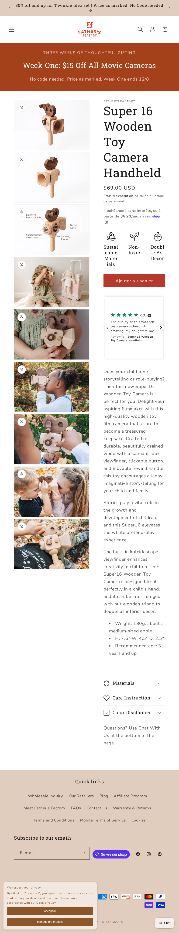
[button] (12, 29)
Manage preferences (50, 921)
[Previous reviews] (107, 328)
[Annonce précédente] (10, 8)
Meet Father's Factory (44, 808)
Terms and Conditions (53, 820)
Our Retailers (81, 796)
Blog (104, 796)
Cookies (138, 820)
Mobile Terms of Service (103, 820)
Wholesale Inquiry (45, 796)
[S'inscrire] (83, 853)
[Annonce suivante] (169, 8)
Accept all (50, 911)
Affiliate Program (130, 796)
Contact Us (97, 808)
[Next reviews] (161, 328)
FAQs (76, 808)
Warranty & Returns (132, 808)
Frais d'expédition (118, 195)
